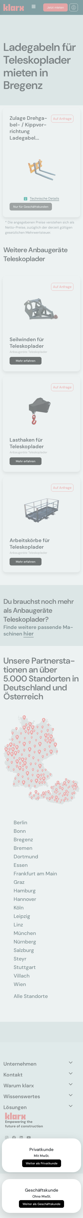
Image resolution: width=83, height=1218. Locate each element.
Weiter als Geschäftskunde (41, 1204)
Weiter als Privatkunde (41, 1163)
